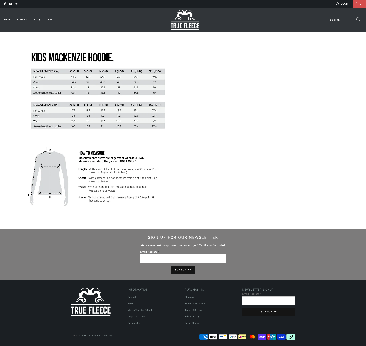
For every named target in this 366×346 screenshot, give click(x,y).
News (130, 303)
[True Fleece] (185, 20)
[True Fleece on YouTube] (10, 3)
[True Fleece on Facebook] (4, 3)
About (52, 19)
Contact (132, 297)
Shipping (189, 297)
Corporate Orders (136, 316)
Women (22, 19)
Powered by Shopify (102, 335)
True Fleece (84, 335)
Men (7, 19)
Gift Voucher (134, 323)
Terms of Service (193, 310)
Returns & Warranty (195, 303)
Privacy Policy (192, 316)
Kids (38, 19)
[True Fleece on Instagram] (16, 3)
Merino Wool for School (140, 310)
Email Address (149, 251)
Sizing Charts (192, 323)
